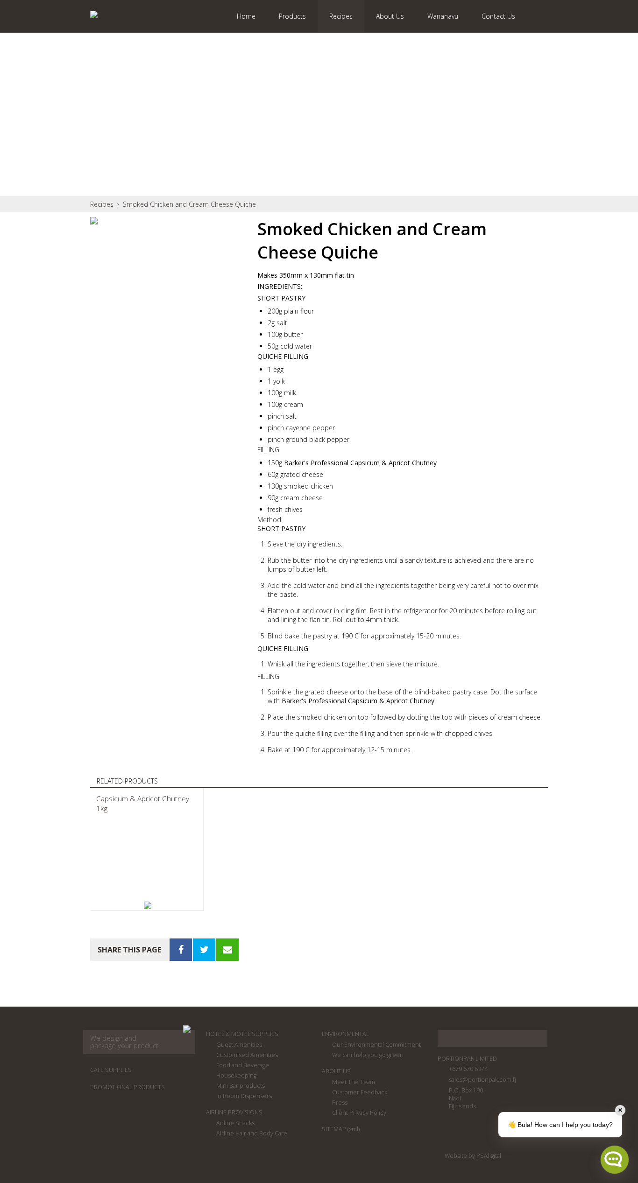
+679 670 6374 (468, 1069)
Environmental (345, 1034)
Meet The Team (353, 1082)
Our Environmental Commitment (376, 1045)
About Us (336, 1071)
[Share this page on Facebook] (181, 949)
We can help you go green (368, 1055)
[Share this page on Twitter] (204, 949)
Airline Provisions (234, 1112)
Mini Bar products (240, 1086)
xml (353, 1129)
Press (339, 1102)
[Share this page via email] (227, 949)
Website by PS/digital (473, 1156)
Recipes (101, 204)
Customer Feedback (359, 1092)
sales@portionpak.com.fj (482, 1080)
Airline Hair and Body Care (251, 1133)
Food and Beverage (242, 1065)
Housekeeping (236, 1075)
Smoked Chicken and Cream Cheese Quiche (189, 204)
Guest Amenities (239, 1045)
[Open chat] (615, 1160)
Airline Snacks (235, 1123)
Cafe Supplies (111, 1070)
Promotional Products (127, 1087)
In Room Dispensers (244, 1096)
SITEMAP (334, 1129)
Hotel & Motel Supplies (242, 1034)
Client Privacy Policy (359, 1113)
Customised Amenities (247, 1055)
